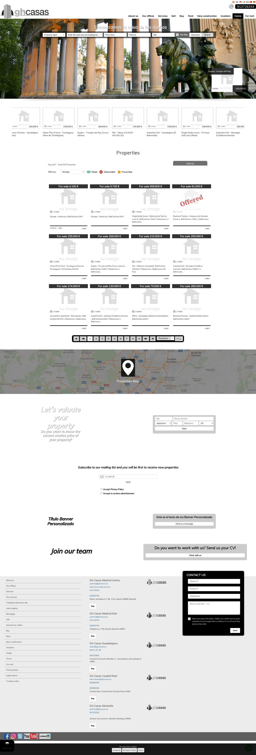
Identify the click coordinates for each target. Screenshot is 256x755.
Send (128, 482)
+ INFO (83, 229)
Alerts (190, 163)
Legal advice (11, 675)
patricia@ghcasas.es (99, 583)
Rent (190, 15)
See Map (184, 34)
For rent (249, 15)
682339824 (94, 655)
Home (238, 15)
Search (207, 35)
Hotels (9, 653)
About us (133, 15)
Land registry (12, 608)
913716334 (94, 590)
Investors (226, 15)
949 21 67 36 (95, 650)
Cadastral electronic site (17, 602)
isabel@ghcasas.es (98, 646)
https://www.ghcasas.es (100, 587)
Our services (11, 597)
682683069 (94, 682)
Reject (140, 750)
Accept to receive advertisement (118, 493)
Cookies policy (12, 681)
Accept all (117, 750)
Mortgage (10, 614)
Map (93, 606)
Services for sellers (14, 625)
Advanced (195, 35)
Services (162, 15)
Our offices (148, 15)
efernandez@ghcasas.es (100, 679)
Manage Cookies (129, 750)
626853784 (94, 596)
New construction (207, 15)
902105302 (94, 712)
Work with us (195, 555)
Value (184, 428)
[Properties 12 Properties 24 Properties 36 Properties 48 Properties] (165, 338)
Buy (182, 15)
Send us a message (184, 524)
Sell (173, 15)
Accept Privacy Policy (113, 489)
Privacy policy (12, 670)
